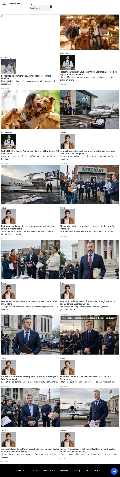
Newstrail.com (14, 4)
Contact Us (33, 470)
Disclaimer (64, 470)
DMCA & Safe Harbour (94, 470)
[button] (4, 4)
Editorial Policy (49, 470)
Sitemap (76, 470)
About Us (20, 470)
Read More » (5, 88)
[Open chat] (114, 471)
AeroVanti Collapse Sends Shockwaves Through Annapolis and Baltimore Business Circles (87, 302)
